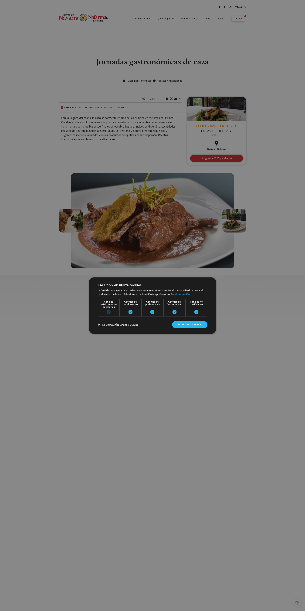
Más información (180, 294)
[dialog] (152, 305)
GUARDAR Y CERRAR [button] (189, 324)
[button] (118, 324)
